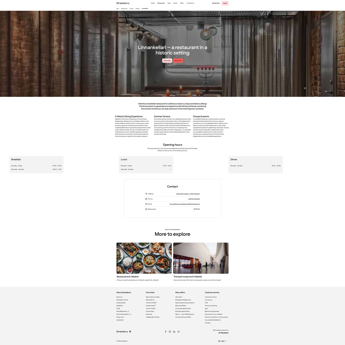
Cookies (207, 323)
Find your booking (211, 306)
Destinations (150, 300)
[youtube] (178, 332)
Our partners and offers (183, 317)
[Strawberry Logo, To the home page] (122, 3)
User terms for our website (213, 314)
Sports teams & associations (184, 303)
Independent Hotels (152, 317)
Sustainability (121, 303)
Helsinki (138, 8)
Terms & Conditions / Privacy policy (216, 317)
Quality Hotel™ (151, 306)
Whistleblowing (121, 311)
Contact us (208, 300)
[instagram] (170, 332)
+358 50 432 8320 (194, 199)
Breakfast (119, 306)
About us (119, 297)
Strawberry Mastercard (183, 300)
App (206, 308)
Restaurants (124, 8)
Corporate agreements (183, 308)
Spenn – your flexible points (184, 314)
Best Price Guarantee (212, 311)
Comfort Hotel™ (151, 303)
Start (117, 8)
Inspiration (120, 320)
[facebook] (166, 332)
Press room (120, 317)
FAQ (206, 303)
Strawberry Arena (122, 300)
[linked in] (174, 332)
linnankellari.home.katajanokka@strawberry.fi (185, 204)
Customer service (211, 297)
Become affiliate (180, 306)
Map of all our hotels (152, 297)
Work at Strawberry (122, 314)
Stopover (149, 314)
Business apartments (182, 311)
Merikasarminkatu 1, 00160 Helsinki (188, 194)
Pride (118, 308)
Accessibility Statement (213, 320)
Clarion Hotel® (151, 308)
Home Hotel (150, 311)
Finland (131, 8)
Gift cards (178, 297)
